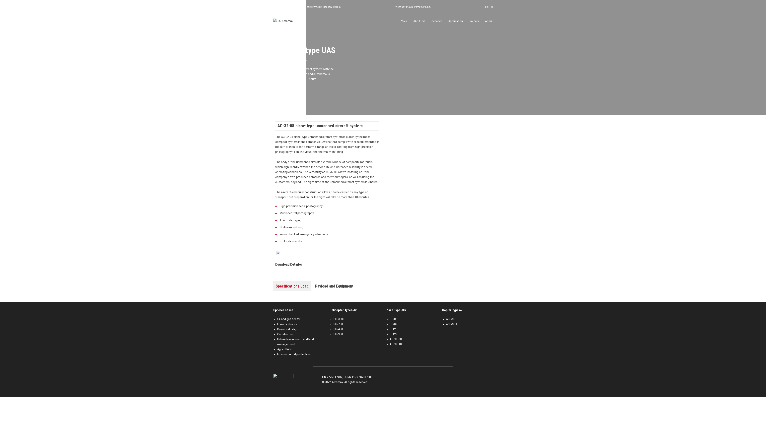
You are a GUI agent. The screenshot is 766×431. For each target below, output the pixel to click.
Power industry (287, 329)
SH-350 (338, 334)
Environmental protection (293, 354)
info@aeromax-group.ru (418, 7)
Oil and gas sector (288, 319)
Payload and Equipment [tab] (334, 286)
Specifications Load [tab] (292, 286)
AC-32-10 (396, 344)
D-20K (393, 324)
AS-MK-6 (451, 319)
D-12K (393, 334)
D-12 (393, 329)
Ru (491, 7)
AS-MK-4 (451, 324)
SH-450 (338, 329)
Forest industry (287, 324)
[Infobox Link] (327, 259)
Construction (285, 334)
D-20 (393, 319)
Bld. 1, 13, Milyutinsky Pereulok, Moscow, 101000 (314, 7)
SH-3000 (339, 319)
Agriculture (284, 349)
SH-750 (338, 324)
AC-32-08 (396, 339)
